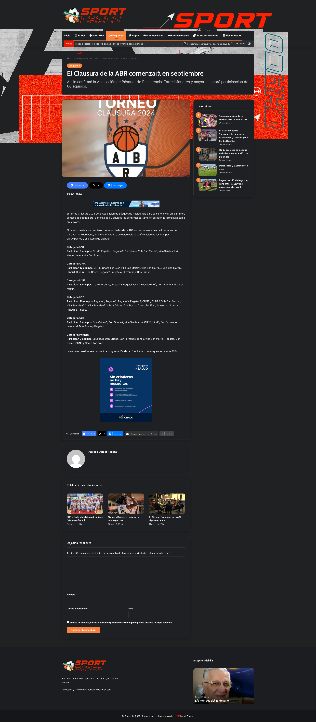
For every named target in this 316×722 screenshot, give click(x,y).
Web (130, 608)
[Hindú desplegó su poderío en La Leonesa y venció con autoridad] (207, 154)
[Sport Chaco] (95, 15)
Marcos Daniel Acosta (102, 452)
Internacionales (180, 35)
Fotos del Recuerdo (207, 35)
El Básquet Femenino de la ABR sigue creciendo (165, 519)
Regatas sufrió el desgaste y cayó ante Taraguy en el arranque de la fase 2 (234, 184)
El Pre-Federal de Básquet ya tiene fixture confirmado (85, 519)
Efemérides (231, 35)
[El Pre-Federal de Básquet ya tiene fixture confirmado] (85, 504)
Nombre (72, 594)
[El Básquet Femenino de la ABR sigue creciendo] (167, 504)
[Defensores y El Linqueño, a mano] (207, 170)
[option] (223, 686)
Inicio (67, 35)
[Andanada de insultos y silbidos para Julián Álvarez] (207, 120)
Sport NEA (98, 35)
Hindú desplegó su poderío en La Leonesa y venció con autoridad (233, 153)
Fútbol (81, 35)
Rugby (135, 35)
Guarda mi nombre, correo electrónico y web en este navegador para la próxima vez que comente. (121, 622)
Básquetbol (117, 35)
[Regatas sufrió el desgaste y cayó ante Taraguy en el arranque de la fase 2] (207, 185)
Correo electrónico (77, 608)
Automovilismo (154, 35)
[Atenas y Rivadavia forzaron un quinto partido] (126, 504)
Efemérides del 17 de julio (212, 700)
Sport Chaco (186, 716)
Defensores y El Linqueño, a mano (93, 43)
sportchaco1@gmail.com (98, 689)
